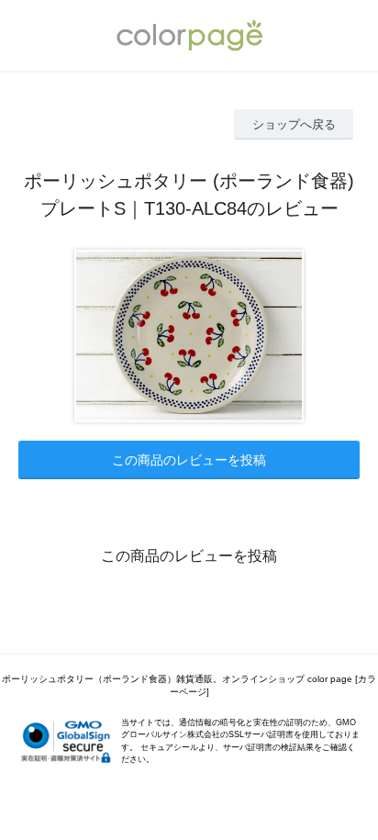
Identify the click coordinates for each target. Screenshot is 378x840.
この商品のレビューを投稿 (189, 460)
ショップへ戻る (294, 124)
